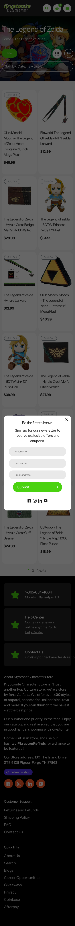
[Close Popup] (66, 419)
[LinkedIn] (40, 500)
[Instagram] (35, 500)
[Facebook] (29, 500)
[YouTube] (46, 500)
